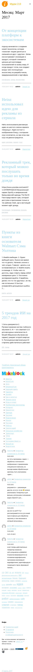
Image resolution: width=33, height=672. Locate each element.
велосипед (5, 581)
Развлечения (11, 418)
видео (12, 581)
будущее (22, 578)
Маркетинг (26, 149)
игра (14, 584)
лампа (9, 590)
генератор (24, 581)
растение (13, 595)
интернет (5, 587)
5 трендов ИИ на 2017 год (16, 315)
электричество (18, 607)
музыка (23, 210)
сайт (23, 599)
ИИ (3, 347)
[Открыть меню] (30, 4)
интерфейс (13, 587)
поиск (3, 595)
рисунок (26, 595)
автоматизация (7, 578)
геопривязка (15, 210)
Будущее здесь (12, 389)
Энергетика (10, 446)
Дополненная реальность (10, 575)
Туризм (9, 438)
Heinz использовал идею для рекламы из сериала (12, 108)
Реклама (9, 423)
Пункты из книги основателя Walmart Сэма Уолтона (14, 241)
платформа (6, 79)
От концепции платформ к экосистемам (14, 35)
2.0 (3, 573)
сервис (11, 602)
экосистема (20, 79)
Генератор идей (12, 627)
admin (9, 479)
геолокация (6, 210)
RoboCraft (10, 381)
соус (20, 142)
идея (3, 142)
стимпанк (13, 605)
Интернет (9, 407)
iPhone (27, 572)
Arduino (18, 572)
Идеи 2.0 (15, 3)
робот (5, 598)
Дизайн (8, 394)
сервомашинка (19, 602)
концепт (4, 590)
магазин (14, 590)
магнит (19, 590)
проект (8, 595)
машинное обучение (8, 593)
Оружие (9, 415)
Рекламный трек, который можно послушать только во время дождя (16, 171)
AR (13, 572)
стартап (5, 604)
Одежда (9, 413)
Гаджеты (9, 392)
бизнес (15, 578)
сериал (15, 142)
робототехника (15, 599)
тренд (13, 79)
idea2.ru (9, 379)
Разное (8, 420)
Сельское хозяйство (14, 431)
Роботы (9, 426)
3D (10, 572)
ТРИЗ (8, 436)
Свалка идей (11, 428)
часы (12, 607)
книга (4, 293)
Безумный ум (11, 387)
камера (20, 587)
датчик (3, 584)
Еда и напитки (11, 397)
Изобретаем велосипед (15, 405)
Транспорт (10, 433)
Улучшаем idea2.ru (13, 441)
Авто (7, 384)
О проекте (10, 630)
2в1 (6, 572)
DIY (23, 572)
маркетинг (25, 590)
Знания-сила (11, 400)
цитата (9, 293)
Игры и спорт (11, 402)
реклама (9, 142)
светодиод (4, 602)
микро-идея (18, 593)
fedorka (10, 451)
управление (6, 607)
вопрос (18, 581)
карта (23, 587)
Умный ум (26, 87)
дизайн (9, 584)
